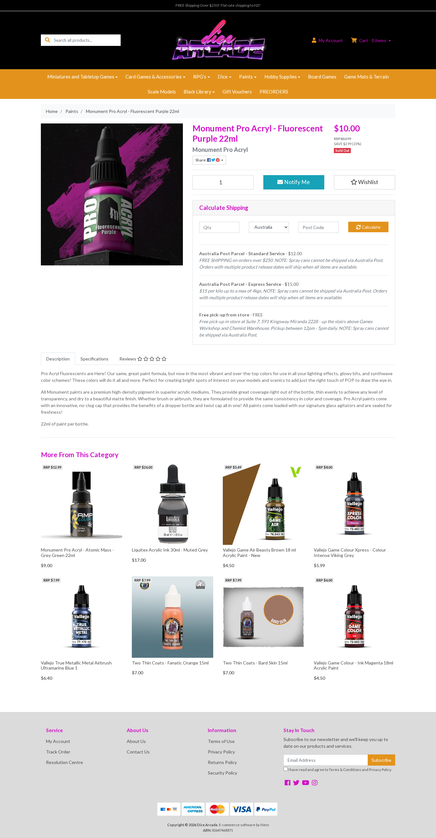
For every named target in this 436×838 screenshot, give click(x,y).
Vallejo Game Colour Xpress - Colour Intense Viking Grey (350, 552)
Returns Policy (222, 762)
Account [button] (331, 40)
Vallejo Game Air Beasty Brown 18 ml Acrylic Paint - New (259, 552)
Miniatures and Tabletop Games (80, 76)
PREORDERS (273, 91)
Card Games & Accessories (153, 76)
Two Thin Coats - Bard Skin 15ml (255, 662)
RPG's (199, 76)
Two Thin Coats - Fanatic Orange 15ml (170, 662)
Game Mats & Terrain (366, 76)
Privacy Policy (221, 751)
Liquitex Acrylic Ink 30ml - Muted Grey (170, 549)
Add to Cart (82, 540)
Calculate (370, 227)
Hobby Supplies (280, 76)
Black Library (197, 91)
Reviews (128, 358)
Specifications (94, 358)
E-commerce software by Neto (244, 825)
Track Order (58, 751)
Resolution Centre (64, 762)
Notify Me (296, 182)
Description (58, 358)
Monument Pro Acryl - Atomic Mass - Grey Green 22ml (77, 552)
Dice (223, 76)
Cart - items (372, 40)
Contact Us (138, 751)
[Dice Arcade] (217, 39)
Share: (201, 160)
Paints (246, 76)
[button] (364, 182)
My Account (58, 741)
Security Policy (222, 772)
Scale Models (162, 91)
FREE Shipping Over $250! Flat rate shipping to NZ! (218, 5)
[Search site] (47, 40)
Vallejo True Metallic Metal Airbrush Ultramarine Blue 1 (76, 665)
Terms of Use (221, 741)
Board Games (322, 76)
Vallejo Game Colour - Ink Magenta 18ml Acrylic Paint (353, 665)
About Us (136, 741)
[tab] (58, 358)
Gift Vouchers (237, 91)
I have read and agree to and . (340, 770)
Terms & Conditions (345, 770)
